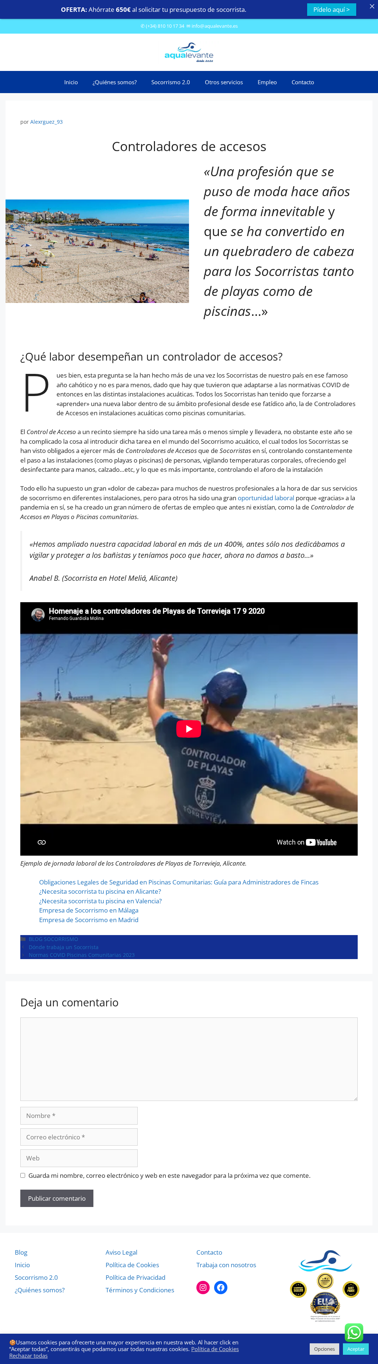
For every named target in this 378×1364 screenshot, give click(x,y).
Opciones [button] (324, 1349)
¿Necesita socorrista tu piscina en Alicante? (100, 891)
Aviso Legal (121, 1252)
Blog (21, 1252)
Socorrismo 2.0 (170, 82)
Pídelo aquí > (331, 9)
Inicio (71, 82)
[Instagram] (203, 1287)
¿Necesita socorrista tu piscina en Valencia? (100, 901)
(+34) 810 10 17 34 (165, 26)
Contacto (303, 82)
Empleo (267, 82)
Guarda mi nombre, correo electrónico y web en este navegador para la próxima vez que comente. (169, 1175)
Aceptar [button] (355, 1349)
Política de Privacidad (135, 1277)
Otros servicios (224, 82)
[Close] (372, 6)
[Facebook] (220, 1287)
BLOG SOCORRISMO (53, 938)
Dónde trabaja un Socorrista (64, 947)
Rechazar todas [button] (28, 1355)
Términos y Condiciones (140, 1290)
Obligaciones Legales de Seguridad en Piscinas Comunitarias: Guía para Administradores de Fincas (179, 882)
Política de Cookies (132, 1265)
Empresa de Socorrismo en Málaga (88, 910)
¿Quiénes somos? (115, 82)
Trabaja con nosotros (226, 1265)
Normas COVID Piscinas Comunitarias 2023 (82, 954)
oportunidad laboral (266, 498)
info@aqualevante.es (215, 26)
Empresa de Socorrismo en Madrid (88, 919)
